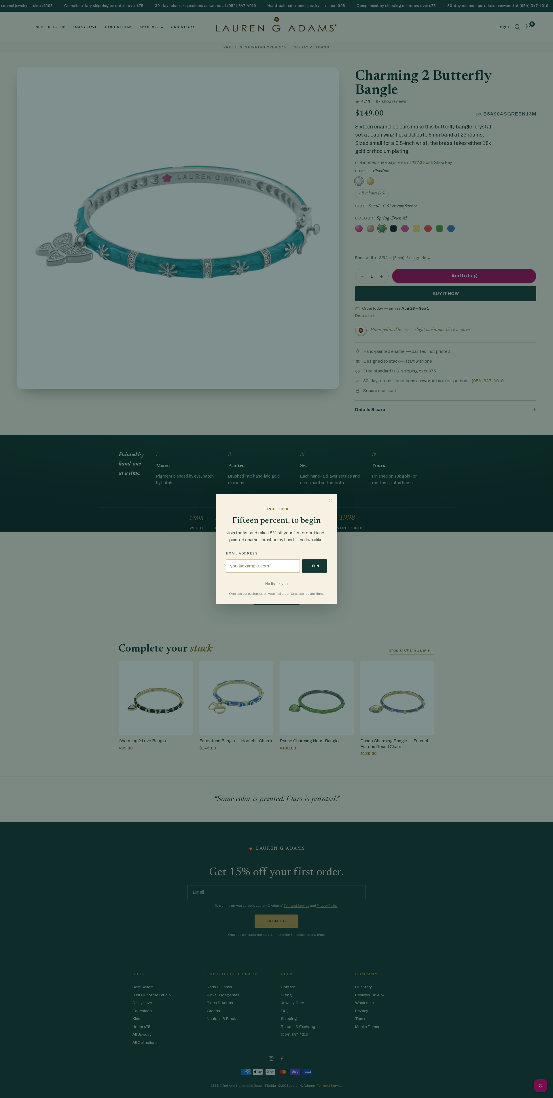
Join (314, 566)
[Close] (330, 500)
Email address (242, 553)
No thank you (276, 584)
